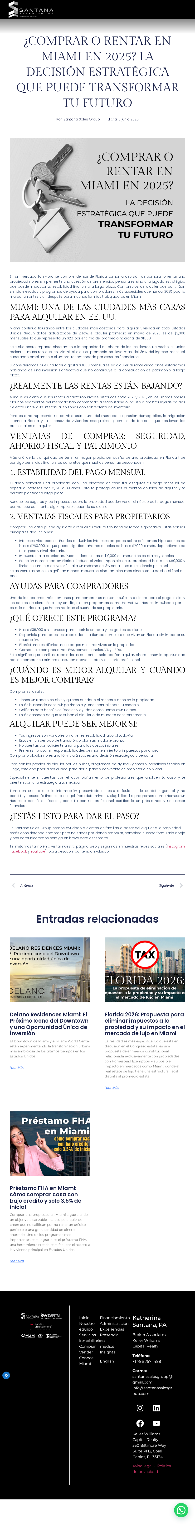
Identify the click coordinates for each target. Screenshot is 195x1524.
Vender (86, 1352)
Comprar (87, 1346)
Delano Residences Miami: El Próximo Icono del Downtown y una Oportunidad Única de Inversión (49, 1024)
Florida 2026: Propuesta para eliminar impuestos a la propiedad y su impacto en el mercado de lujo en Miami (145, 1024)
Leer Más (17, 1067)
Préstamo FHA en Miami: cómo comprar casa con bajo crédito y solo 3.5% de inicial (45, 1198)
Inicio (84, 1318)
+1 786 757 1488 (146, 1361)
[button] (181, 1510)
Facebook (19, 851)
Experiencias (112, 1329)
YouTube (38, 851)
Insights (107, 1352)
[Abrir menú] (186, 8)
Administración (114, 1323)
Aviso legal (142, 1466)
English (107, 1361)
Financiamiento (115, 1318)
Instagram (176, 846)
